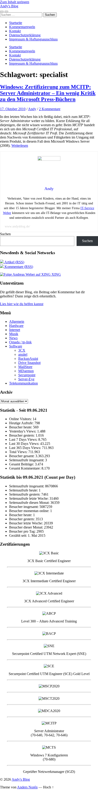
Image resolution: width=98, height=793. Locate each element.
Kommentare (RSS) (18, 267)
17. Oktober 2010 (13, 109)
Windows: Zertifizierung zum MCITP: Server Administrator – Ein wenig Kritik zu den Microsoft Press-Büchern (47, 93)
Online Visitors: (21, 419)
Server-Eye (26, 379)
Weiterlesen (19, 145)
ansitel (22, 354)
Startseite (15, 23)
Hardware (16, 326)
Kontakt (15, 31)
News (13, 338)
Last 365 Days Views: (25, 448)
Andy (32, 109)
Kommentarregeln (22, 27)
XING (56, 274)
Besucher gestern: (22, 435)
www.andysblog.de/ (17, 226)
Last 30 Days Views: (24, 444)
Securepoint (26, 375)
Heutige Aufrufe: (21, 423)
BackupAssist (28, 358)
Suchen (5, 234)
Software (15, 346)
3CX (21, 350)
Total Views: (18, 452)
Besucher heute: (21, 427)
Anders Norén (27, 787)
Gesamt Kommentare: (25, 468)
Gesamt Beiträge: (22, 464)
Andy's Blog (9, 6)
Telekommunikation (23, 383)
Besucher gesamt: (22, 456)
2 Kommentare (49, 109)
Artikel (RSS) (14, 262)
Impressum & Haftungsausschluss (33, 39)
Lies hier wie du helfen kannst (21, 304)
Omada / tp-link (20, 342)
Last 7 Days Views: (23, 439)
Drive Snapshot (29, 363)
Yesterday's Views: (23, 431)
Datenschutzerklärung (25, 35)
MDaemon (26, 371)
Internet (14, 330)
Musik (13, 334)
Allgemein (16, 321)
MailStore (25, 367)
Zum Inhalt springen (14, 2)
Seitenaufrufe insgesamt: (27, 460)
